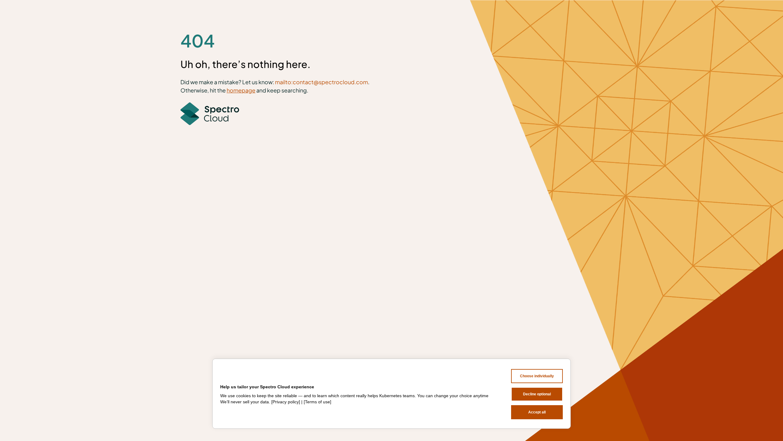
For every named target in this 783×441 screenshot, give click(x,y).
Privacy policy (286, 401)
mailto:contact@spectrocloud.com (321, 81)
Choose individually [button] (537, 376)
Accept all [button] (537, 412)
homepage (241, 90)
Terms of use (317, 401)
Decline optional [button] (537, 394)
